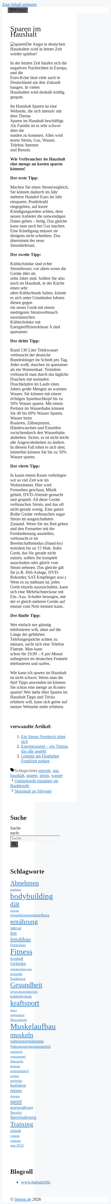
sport (16, 1101)
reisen (16, 1090)
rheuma (15, 1096)
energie (44, 770)
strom (44, 775)
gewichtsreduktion (23, 992)
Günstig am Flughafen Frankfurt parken (40, 758)
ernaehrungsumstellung (30, 915)
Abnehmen (24, 882)
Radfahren (18, 1085)
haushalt (17, 775)
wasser (57, 775)
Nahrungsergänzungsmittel (30, 1047)
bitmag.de (23, 1199)
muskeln (21, 1035)
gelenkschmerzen (21, 969)
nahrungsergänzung (27, 1041)
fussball (16, 958)
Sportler (16, 1112)
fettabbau (20, 939)
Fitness (21, 951)
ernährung (24, 921)
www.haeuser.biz (35, 1182)
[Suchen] (14, 844)
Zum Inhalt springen (19, 4)
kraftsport (24, 1003)
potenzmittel (19, 1071)
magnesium (17, 1015)
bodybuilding (31, 896)
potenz (15, 1066)
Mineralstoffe (18, 1019)
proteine (16, 1081)
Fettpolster (18, 945)
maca (13, 1010)
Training (21, 1124)
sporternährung (21, 1108)
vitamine (15, 1140)
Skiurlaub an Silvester (33, 791)
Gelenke (18, 963)
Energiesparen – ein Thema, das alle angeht (45, 748)
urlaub (15, 1130)
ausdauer (15, 889)
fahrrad (15, 928)
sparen (31, 775)
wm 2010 (17, 1145)
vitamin (15, 1135)
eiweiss (14, 910)
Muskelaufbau (33, 1026)
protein (14, 1076)
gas (55, 770)
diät (14, 904)
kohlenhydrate (21, 996)
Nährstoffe (16, 1061)
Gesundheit (26, 985)
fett (13, 933)
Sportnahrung (23, 1117)
